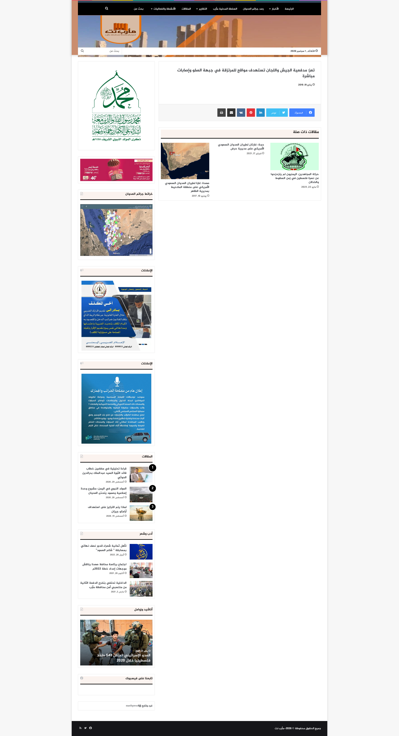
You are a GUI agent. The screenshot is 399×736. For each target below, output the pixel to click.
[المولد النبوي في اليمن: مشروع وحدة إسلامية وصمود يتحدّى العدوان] (141, 494)
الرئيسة (289, 9)
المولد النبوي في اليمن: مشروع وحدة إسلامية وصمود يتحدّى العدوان (104, 490)
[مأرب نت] (199, 36)
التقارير (203, 9)
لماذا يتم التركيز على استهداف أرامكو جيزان (107, 509)
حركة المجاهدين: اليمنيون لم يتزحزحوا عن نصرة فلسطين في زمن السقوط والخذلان (295, 178)
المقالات (186, 9)
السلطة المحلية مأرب (225, 9)
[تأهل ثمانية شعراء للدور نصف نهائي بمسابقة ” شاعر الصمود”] (141, 552)
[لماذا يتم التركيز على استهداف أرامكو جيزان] (141, 513)
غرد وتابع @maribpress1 (139, 706)
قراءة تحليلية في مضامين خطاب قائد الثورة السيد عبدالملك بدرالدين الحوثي (104, 473)
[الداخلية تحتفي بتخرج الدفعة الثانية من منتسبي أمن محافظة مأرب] (141, 589)
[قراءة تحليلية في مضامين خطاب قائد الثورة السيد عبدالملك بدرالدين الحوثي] (141, 474)
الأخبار (275, 9)
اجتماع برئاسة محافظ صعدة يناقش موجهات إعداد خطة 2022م (104, 566)
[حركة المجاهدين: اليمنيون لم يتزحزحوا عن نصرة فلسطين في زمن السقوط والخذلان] (294, 156)
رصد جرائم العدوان (253, 9)
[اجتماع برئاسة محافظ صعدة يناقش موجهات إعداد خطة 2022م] (141, 570)
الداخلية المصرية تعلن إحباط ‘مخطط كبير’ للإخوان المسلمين (116, 658)
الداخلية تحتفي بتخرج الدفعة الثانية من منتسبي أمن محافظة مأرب (103, 585)
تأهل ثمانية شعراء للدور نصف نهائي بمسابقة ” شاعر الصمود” (104, 548)
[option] (116, 642)
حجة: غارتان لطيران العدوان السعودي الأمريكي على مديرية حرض (241, 146)
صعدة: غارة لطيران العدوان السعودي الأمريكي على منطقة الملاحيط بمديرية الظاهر (187, 187)
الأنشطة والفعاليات (165, 9)
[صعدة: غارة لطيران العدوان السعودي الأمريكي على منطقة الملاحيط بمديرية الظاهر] (185, 161)
